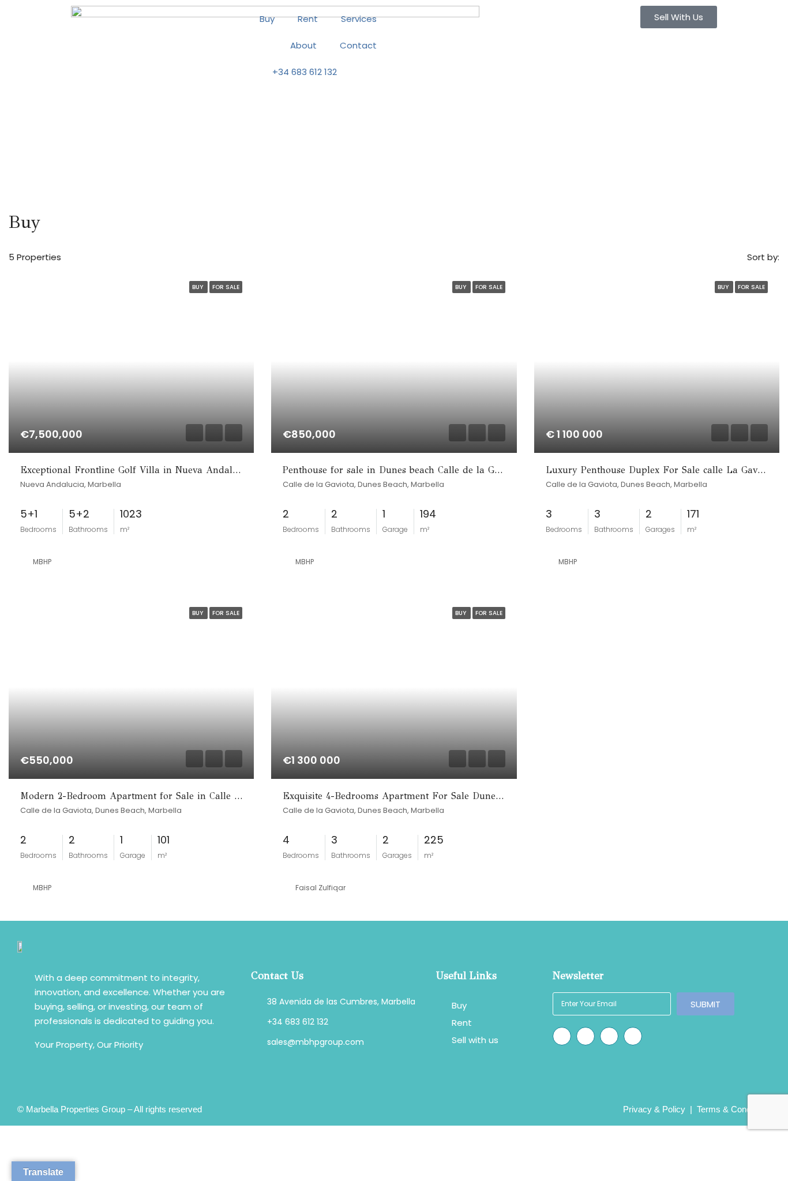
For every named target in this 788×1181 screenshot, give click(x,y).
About (303, 45)
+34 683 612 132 (304, 72)
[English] (368, 72)
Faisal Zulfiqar (320, 888)
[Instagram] (562, 1036)
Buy (267, 19)
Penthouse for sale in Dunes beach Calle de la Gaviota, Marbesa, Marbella (446, 469)
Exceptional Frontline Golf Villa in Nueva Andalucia (135, 469)
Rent (308, 19)
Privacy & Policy (654, 1109)
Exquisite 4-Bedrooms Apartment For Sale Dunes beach (405, 795)
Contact (358, 45)
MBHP (42, 562)
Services (359, 19)
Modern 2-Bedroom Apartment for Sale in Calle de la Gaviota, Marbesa (177, 795)
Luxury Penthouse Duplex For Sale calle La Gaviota (660, 469)
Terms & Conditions (734, 1109)
